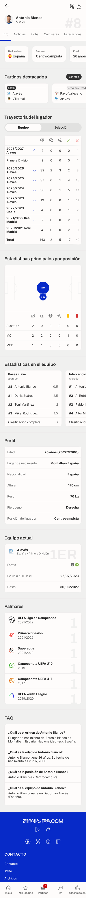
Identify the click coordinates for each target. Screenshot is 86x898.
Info (6, 34)
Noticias (20, 34)
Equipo (23, 127)
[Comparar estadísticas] (72, 6)
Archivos (10, 878)
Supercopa (26, 648)
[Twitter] (38, 841)
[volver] (7, 6)
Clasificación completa (24, 422)
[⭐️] (79, 6)
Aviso (8, 871)
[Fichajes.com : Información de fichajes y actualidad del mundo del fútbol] (43, 821)
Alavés (20, 21)
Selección (61, 127)
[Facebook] (27, 841)
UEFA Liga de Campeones (37, 618)
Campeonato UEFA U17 (35, 679)
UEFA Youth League (32, 694)
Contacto (11, 864)
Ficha (35, 34)
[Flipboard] (58, 841)
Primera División (17, 160)
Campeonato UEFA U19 (35, 663)
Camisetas (51, 34)
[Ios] (48, 829)
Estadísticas (72, 34)
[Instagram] (48, 841)
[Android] (38, 829)
